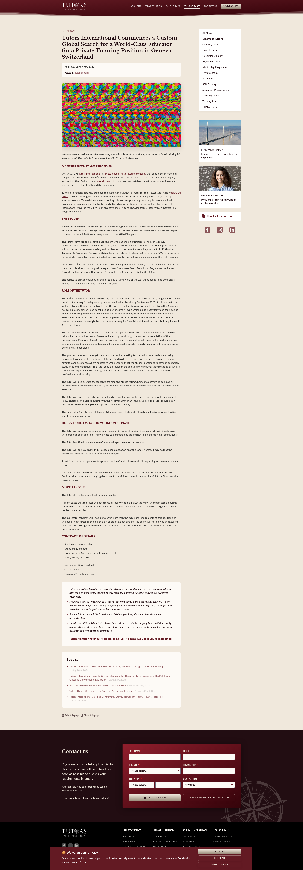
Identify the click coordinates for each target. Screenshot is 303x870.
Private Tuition (153, 6)
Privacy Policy (78, 862)
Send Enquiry (231, 6)
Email (186, 751)
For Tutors (210, 6)
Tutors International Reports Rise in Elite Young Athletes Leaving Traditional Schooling (116, 666)
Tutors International (89, 173)
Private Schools (210, 73)
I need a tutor (156, 797)
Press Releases (192, 6)
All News (207, 33)
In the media (129, 841)
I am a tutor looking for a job (209, 797)
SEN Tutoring (209, 84)
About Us (136, 6)
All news (71, 31)
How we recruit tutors (165, 841)
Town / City (189, 765)
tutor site (106, 798)
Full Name (134, 751)
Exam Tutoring (209, 50)
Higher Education (211, 61)
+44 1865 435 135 (72, 790)
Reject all (219, 858)
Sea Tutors (207, 78)
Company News (210, 44)
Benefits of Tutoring (212, 38)
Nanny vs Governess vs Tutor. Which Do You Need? (97, 685)
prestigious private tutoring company (125, 173)
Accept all (220, 852)
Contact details (221, 841)
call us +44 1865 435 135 (131, 638)
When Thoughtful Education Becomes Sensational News (100, 691)
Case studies (190, 841)
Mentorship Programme (214, 67)
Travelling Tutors (211, 95)
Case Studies (173, 6)
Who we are (129, 836)
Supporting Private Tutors (215, 90)
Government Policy (212, 55)
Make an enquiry (222, 836)
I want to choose (220, 865)
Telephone (135, 779)
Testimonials (190, 836)
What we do (159, 836)
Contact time (190, 779)
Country (134, 765)
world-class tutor (106, 181)
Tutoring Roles (82, 73)
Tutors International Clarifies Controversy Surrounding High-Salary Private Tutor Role (116, 696)
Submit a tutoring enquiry (87, 638)
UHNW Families (210, 107)
